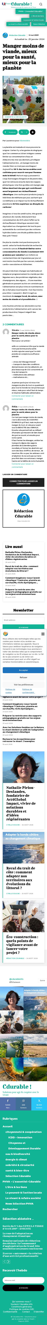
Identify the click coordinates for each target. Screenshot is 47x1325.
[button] (43, 634)
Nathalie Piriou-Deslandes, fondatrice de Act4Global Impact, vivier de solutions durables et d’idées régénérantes (22, 556)
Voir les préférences (23, 684)
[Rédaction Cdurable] (6, 35)
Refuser (23, 677)
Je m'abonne (23, 627)
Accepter (23, 670)
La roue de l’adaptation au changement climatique (18, 1234)
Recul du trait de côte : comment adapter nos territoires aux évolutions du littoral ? (21, 568)
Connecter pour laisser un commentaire (24, 482)
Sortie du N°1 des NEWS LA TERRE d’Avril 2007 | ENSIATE (23, 1227)
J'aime (7, 1098)
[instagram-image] (12, 998)
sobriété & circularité (16, 117)
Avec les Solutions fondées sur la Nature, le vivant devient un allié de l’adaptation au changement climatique (23, 729)
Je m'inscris (23, 1288)
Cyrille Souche (13, 825)
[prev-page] (4, 1262)
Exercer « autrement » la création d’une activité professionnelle (22, 1254)
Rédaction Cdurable (17, 35)
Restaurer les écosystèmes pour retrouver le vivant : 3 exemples (19, 740)
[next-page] (8, 1262)
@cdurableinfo (16, 979)
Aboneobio (25, 140)
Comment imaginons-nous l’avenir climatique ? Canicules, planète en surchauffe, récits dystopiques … (22, 580)
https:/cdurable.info (23, 521)
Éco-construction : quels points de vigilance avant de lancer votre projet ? (22, 945)
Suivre (42, 980)
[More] (32, 132)
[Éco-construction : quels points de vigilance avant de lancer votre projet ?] (23, 916)
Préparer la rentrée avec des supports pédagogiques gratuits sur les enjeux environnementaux (23, 592)
